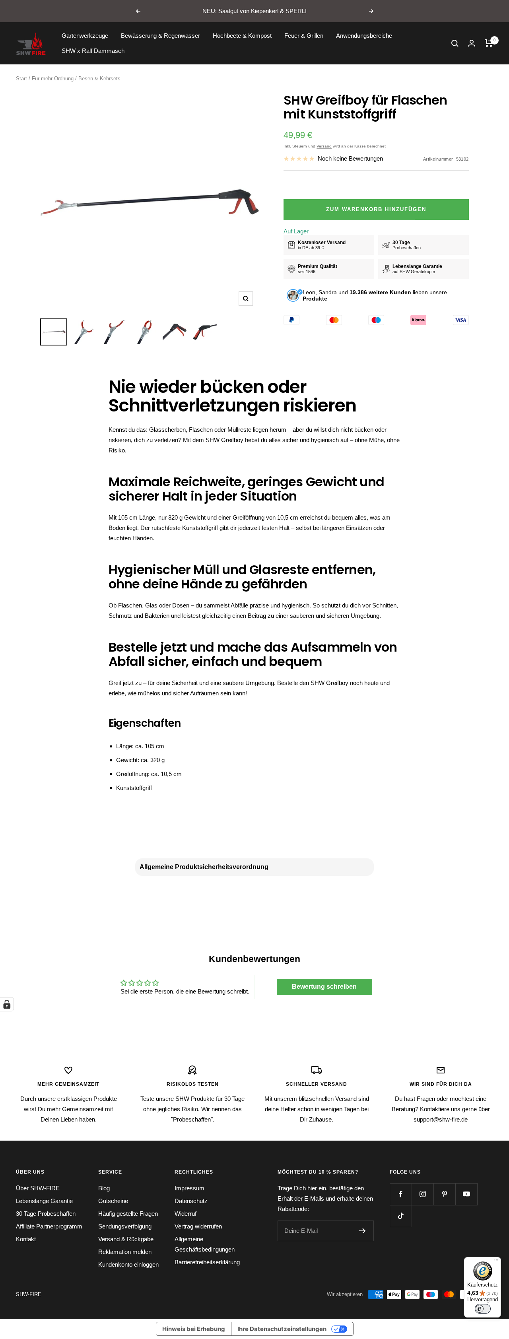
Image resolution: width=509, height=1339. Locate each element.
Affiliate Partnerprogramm (49, 1226)
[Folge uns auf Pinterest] (444, 1194)
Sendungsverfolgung (125, 1226)
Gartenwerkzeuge (85, 35)
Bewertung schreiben (324, 986)
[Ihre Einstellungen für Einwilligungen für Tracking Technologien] (7, 1004)
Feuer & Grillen (303, 35)
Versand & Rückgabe (125, 1239)
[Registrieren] (362, 1231)
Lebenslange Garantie (44, 1200)
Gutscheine (113, 1200)
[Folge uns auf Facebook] (401, 1194)
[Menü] (496, 1262)
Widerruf (185, 1213)
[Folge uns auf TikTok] (401, 1216)
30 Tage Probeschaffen (46, 1213)
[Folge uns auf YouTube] (466, 1194)
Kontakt (26, 1239)
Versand (324, 146)
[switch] (483, 1309)
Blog (104, 1188)
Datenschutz (191, 1200)
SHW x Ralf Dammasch (93, 50)
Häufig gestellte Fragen (128, 1213)
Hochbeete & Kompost (242, 35)
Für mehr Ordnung (53, 79)
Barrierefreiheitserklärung (207, 1262)
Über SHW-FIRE (38, 1188)
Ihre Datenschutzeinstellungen (281, 1329)
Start (21, 79)
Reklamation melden (125, 1251)
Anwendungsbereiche (364, 35)
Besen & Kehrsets (99, 79)
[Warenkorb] (489, 43)
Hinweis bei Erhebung (193, 1329)
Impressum (189, 1188)
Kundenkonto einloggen (128, 1264)
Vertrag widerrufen (198, 1226)
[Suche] (454, 43)
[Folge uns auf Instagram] (422, 1194)
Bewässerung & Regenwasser (160, 35)
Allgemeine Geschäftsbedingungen (205, 1244)
